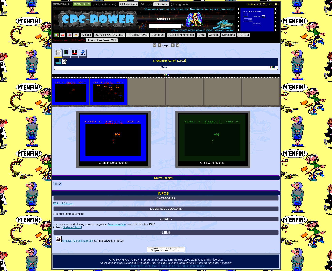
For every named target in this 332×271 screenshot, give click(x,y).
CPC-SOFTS (82, 4)
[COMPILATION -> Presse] (59, 240)
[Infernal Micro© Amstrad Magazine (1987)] (257, 30)
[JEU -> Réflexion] (58, 63)
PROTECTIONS (137, 34)
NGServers (161, 4)
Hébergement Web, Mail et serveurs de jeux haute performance (166, 265)
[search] (183, 25)
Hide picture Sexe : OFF (101, 40)
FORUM (244, 34)
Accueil (86, 34)
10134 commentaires (181, 34)
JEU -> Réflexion (63, 203)
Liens (201, 34)
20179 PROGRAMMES (109, 34)
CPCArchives (128, 4)
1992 (57, 184)
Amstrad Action (116, 224)
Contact (213, 34)
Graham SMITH (72, 227)
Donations (228, 34)
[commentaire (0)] (83, 53)
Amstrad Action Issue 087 (77, 240)
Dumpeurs (157, 34)
